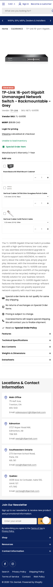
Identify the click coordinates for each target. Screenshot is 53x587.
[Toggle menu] (3, 4)
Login (4, 129)
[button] (2, 20)
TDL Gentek (15, 582)
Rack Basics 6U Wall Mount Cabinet (19, 172)
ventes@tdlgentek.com (27, 491)
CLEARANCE (17, 28)
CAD (10, 3)
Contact (26, 576)
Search (5, 571)
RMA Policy (39, 576)
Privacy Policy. (8, 531)
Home (5, 28)
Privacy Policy (19, 571)
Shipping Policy (36, 571)
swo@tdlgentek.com (25, 464)
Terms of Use (37, 528)
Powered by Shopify (32, 582)
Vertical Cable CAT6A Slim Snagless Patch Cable (25, 193)
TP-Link (14, 110)
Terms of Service (10, 576)
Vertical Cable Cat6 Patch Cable (18, 219)
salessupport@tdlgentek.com (30, 412)
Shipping (6, 133)
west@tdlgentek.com (26, 438)
